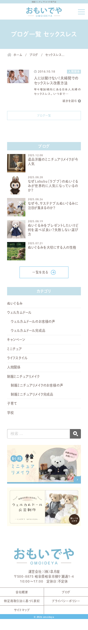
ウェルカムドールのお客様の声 (33, 321)
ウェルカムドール (19, 312)
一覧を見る (40, 272)
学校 (10, 412)
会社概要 (22, 592)
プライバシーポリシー (66, 600)
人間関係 (14, 367)
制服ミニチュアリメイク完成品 (32, 394)
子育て (12, 403)
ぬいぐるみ (15, 303)
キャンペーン (16, 339)
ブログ (66, 592)
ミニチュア (14, 349)
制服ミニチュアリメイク (23, 376)
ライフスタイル (17, 358)
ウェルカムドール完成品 (28, 330)
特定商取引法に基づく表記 (22, 600)
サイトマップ (22, 609)
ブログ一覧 (44, 115)
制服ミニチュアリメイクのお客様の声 (37, 385)
